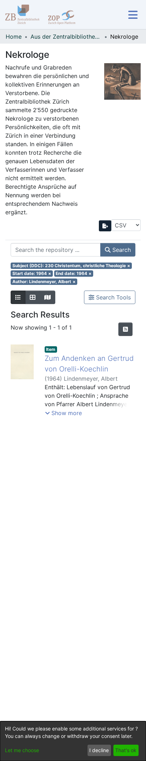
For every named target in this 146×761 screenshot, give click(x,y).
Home (14, 36)
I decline (99, 750)
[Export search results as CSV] (105, 225)
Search (121, 249)
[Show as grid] (32, 297)
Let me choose (22, 750)
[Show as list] (18, 297)
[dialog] (73, 741)
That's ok (125, 750)
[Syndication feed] (125, 329)
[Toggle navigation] (133, 14)
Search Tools (112, 297)
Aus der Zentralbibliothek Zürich (65, 36)
